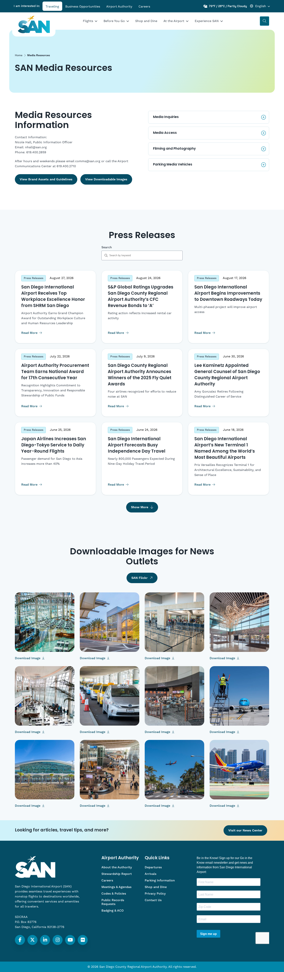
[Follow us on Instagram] (58, 939)
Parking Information (160, 880)
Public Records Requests (112, 902)
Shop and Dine (146, 21)
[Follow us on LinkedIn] (45, 939)
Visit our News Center (245, 830)
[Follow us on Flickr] (83, 939)
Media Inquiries (166, 117)
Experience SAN (207, 21)
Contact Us (153, 900)
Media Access (165, 133)
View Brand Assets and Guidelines (46, 179)
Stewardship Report (116, 874)
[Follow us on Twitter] (32, 939)
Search (106, 247)
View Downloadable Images (106, 179)
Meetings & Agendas (116, 887)
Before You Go (114, 21)
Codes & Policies (113, 894)
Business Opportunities (82, 6)
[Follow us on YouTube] (70, 939)
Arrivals (150, 874)
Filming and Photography (174, 149)
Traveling (52, 6)
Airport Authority (119, 6)
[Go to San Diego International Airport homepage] (33, 24)
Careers (144, 6)
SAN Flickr (139, 578)
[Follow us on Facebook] (20, 939)
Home (18, 55)
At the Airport (173, 21)
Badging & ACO (112, 911)
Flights (88, 21)
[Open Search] (264, 21)
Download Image (28, 658)
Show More (139, 507)
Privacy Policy (155, 894)
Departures (153, 867)
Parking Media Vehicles (172, 164)
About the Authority (116, 867)
